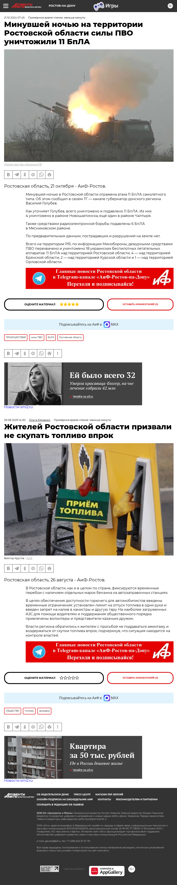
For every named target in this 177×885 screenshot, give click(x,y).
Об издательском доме (53, 794)
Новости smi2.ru (18, 407)
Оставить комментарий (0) (140, 304)
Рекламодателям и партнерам (137, 799)
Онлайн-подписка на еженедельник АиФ (65, 799)
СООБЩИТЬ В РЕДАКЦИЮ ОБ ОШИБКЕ (60, 804)
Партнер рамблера (74, 869)
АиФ (29, 558)
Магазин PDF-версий (109, 794)
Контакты (104, 799)
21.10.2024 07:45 (14, 17)
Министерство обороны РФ (23, 164)
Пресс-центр (82, 794)
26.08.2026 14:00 (14, 420)
